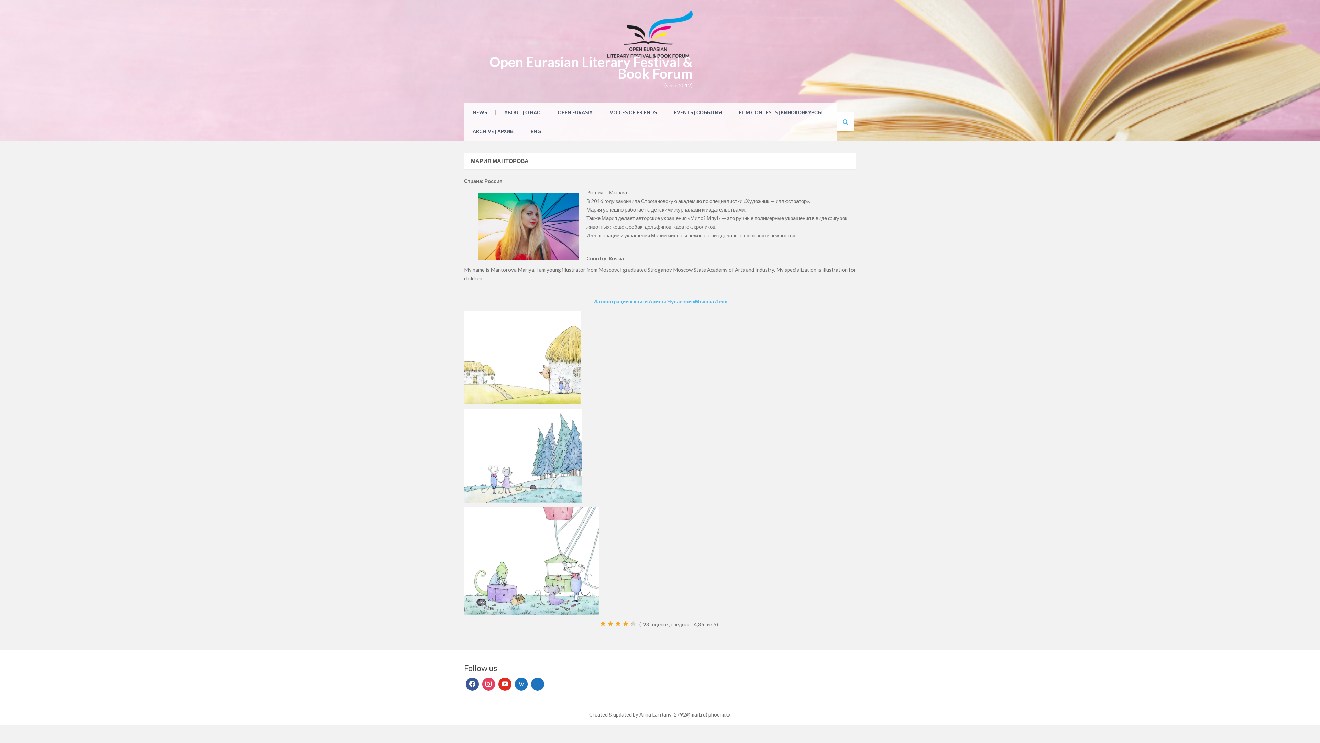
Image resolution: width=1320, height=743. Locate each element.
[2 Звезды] (610, 623)
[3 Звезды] (618, 623)
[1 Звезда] (603, 623)
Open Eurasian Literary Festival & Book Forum (591, 68)
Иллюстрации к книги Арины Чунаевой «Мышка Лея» (660, 301)
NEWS (480, 112)
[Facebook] (472, 684)
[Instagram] (489, 684)
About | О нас (522, 112)
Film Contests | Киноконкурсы (781, 112)
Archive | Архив (493, 131)
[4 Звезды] (625, 623)
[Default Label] (505, 684)
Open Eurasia (575, 112)
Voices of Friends (633, 112)
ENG (536, 131)
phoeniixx (719, 714)
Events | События (698, 112)
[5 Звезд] (633, 623)
